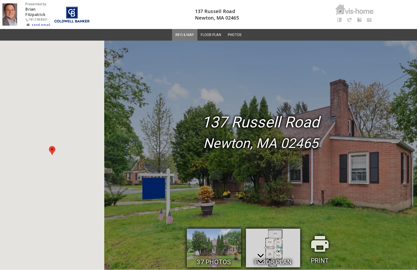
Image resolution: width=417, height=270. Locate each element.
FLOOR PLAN (211, 35)
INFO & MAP (184, 35)
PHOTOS (235, 35)
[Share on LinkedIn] (359, 20)
